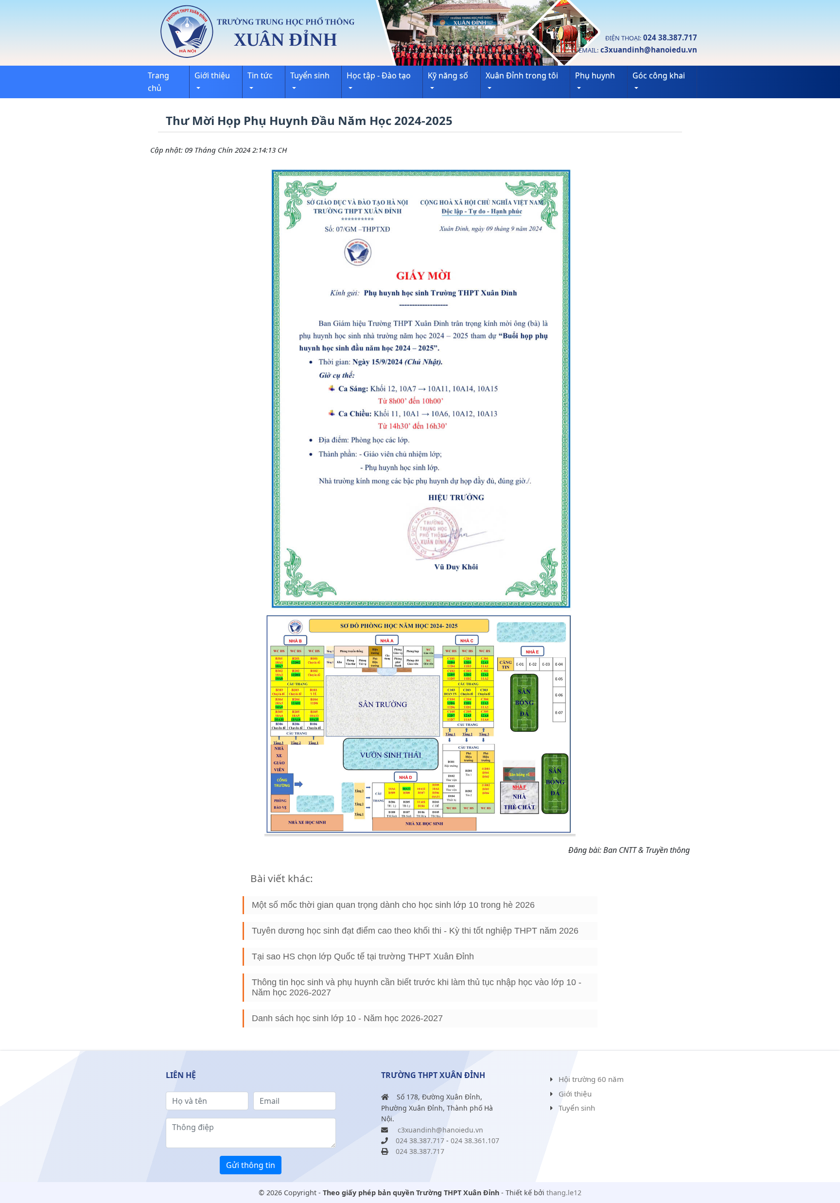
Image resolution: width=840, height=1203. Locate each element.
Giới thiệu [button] (212, 75)
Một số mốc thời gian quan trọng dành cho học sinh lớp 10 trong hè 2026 (393, 905)
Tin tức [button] (260, 75)
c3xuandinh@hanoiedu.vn (648, 49)
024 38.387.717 (670, 37)
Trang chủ (158, 81)
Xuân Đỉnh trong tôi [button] (522, 75)
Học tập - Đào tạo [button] (379, 75)
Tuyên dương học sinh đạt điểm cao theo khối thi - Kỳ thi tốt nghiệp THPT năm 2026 (415, 931)
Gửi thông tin (250, 1165)
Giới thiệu (575, 1093)
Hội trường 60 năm (591, 1079)
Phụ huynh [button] (595, 75)
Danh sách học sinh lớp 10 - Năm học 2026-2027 (347, 1018)
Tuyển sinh (577, 1108)
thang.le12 (563, 1192)
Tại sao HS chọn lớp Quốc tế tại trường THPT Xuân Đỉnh (363, 956)
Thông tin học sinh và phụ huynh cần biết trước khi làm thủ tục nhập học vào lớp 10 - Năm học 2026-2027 (416, 987)
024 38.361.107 (475, 1140)
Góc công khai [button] (658, 75)
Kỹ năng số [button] (448, 75)
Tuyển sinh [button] (310, 75)
